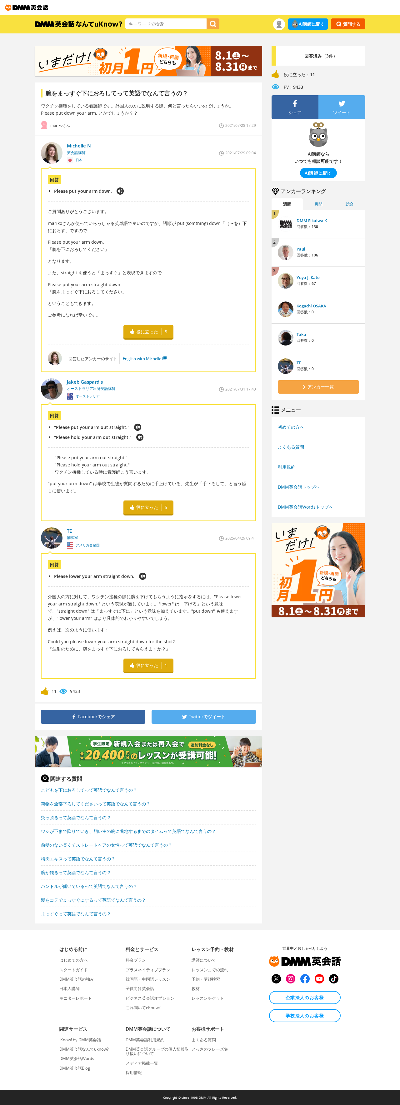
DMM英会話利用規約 (145, 1040)
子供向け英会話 (140, 988)
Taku (301, 334)
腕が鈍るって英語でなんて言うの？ (76, 872)
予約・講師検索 (206, 979)
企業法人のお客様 (305, 997)
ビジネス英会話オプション (150, 998)
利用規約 (286, 467)
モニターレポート (75, 998)
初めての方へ (291, 427)
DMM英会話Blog (74, 1068)
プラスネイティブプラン (148, 970)
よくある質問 (291, 447)
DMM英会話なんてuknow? (84, 1049)
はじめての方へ (73, 960)
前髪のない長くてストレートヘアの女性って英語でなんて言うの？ (106, 845)
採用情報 (134, 1072)
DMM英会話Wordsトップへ (305, 507)
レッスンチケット (208, 998)
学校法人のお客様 (305, 1015)
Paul (301, 249)
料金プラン (136, 960)
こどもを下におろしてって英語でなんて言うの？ (89, 790)
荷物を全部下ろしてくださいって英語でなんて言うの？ (95, 804)
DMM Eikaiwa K (312, 220)
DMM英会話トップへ (299, 487)
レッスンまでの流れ (210, 970)
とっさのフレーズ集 (210, 1049)
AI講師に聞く (312, 24)
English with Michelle (142, 358)
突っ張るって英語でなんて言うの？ (76, 817)
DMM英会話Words (76, 1058)
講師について (204, 960)
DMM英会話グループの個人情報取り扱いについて (157, 1051)
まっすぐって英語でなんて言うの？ (76, 914)
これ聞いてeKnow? (143, 1007)
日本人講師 (69, 988)
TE (299, 363)
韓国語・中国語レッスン (148, 979)
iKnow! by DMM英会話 (80, 1040)
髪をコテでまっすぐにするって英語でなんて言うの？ (93, 900)
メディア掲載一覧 (142, 1063)
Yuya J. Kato (308, 277)
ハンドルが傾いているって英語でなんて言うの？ (89, 886)
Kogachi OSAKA (311, 306)
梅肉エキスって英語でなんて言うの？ (78, 859)
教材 (196, 988)
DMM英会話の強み (76, 979)
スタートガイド (73, 970)
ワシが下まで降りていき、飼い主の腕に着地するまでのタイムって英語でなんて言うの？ (128, 831)
